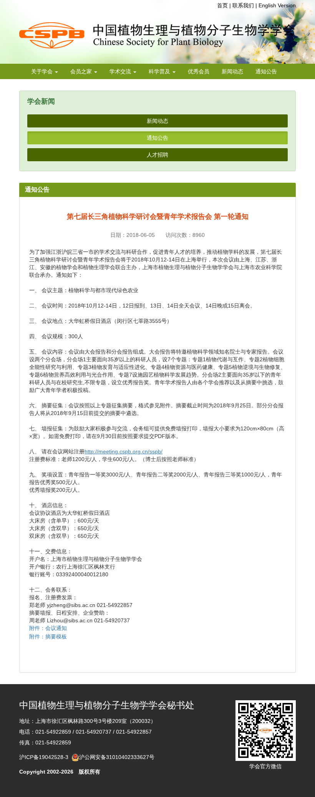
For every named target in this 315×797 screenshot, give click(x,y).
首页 (222, 5)
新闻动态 (232, 71)
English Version (277, 5)
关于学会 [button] (42, 71)
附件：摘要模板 (48, 636)
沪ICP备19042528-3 (45, 757)
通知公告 (266, 71)
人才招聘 (157, 155)
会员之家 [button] (81, 71)
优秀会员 (198, 71)
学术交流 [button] (121, 71)
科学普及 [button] (160, 71)
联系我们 (243, 5)
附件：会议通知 (48, 628)
